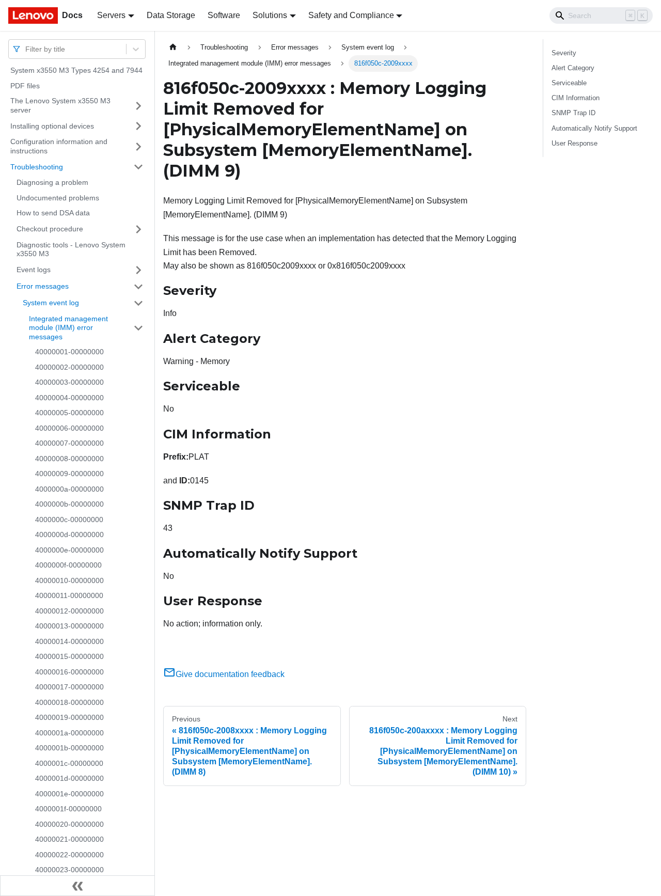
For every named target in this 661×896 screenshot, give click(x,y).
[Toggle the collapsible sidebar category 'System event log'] (138, 303)
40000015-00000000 (69, 656)
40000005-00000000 (69, 412)
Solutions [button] (270, 15)
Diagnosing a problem (52, 182)
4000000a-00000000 (69, 489)
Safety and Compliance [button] (351, 15)
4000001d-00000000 (69, 778)
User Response (574, 143)
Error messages (43, 286)
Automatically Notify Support (594, 128)
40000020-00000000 (69, 824)
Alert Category (573, 68)
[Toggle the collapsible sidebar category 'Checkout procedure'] (138, 229)
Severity (564, 53)
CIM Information (576, 98)
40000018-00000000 (69, 702)
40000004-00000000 (69, 398)
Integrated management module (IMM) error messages (68, 328)
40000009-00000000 (69, 473)
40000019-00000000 (69, 717)
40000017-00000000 (69, 687)
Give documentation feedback (230, 674)
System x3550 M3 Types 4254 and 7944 (76, 70)
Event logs (34, 269)
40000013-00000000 (69, 626)
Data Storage (171, 15)
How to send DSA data (53, 213)
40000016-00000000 (69, 672)
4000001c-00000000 (69, 763)
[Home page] (173, 47)
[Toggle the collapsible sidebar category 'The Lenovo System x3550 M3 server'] (138, 105)
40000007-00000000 (69, 443)
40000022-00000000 (69, 855)
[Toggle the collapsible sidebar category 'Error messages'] (138, 286)
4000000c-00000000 (69, 519)
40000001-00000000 (69, 352)
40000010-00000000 (69, 580)
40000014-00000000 (69, 641)
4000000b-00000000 (69, 504)
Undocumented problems (58, 198)
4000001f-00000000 (68, 809)
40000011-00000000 (69, 595)
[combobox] (26, 49)
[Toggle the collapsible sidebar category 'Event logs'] (138, 270)
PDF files (25, 86)
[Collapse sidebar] (77, 885)
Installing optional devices (52, 125)
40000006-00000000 (69, 428)
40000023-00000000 (69, 870)
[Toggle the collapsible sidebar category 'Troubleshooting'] (138, 167)
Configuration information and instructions (58, 146)
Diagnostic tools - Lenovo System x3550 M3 (71, 249)
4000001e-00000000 (69, 794)
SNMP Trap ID (573, 113)
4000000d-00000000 (69, 534)
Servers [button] (111, 15)
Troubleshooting (36, 166)
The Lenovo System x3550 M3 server (60, 105)
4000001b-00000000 (69, 748)
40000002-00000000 (69, 367)
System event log (51, 302)
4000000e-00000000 (69, 550)
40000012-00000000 (69, 611)
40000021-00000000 (69, 839)
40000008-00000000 (69, 458)
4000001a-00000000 (69, 733)
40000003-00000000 (69, 382)
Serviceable (569, 83)
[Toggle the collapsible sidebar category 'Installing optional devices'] (138, 126)
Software (224, 15)
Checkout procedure (50, 229)
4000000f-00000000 (68, 565)
